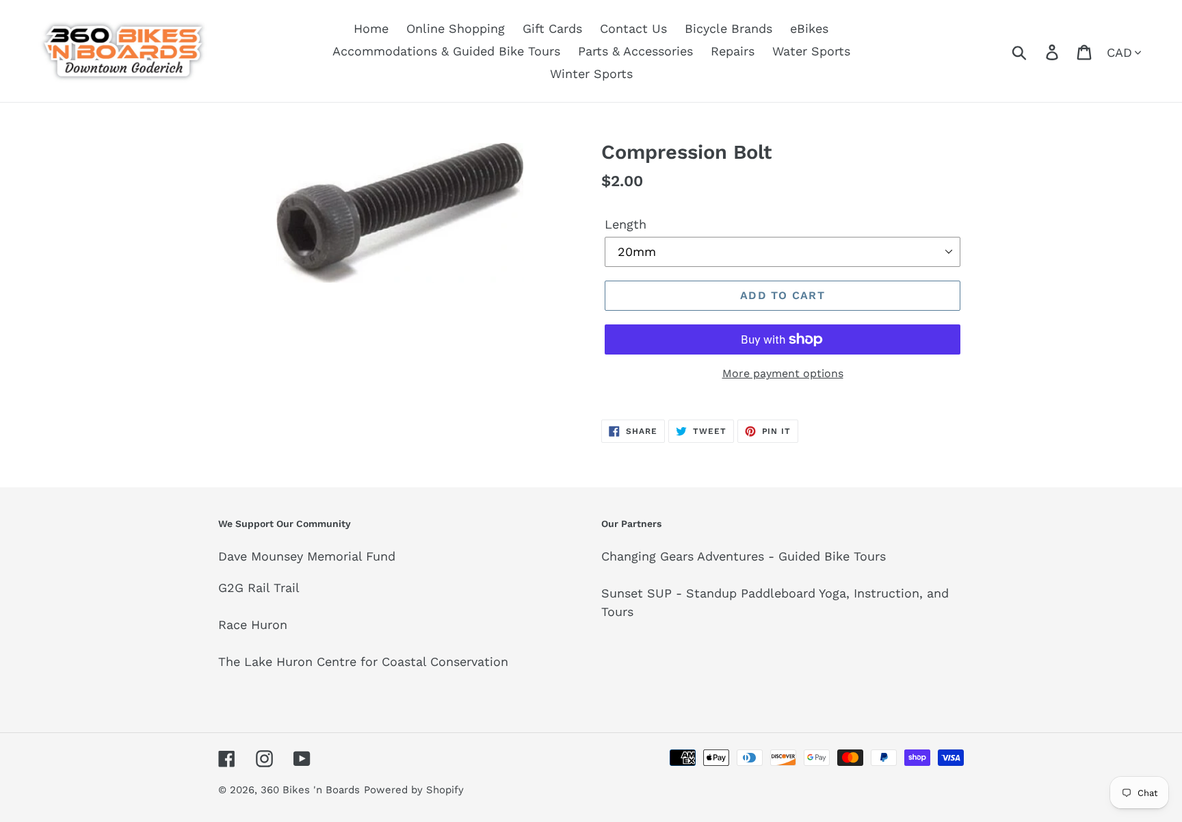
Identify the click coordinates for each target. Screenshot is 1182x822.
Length (625, 224)
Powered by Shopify (414, 790)
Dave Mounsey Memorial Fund (306, 556)
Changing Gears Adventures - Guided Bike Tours (743, 556)
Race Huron (252, 624)
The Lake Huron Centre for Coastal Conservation (363, 661)
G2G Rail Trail (259, 587)
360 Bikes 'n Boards (310, 790)
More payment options (782, 373)
